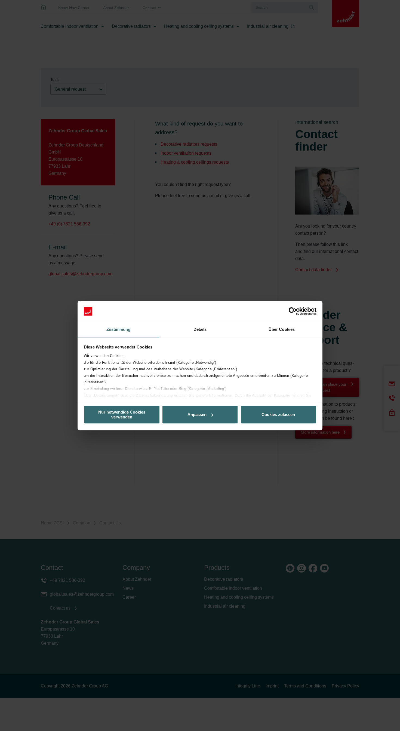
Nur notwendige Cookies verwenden (121, 414)
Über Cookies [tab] (282, 329)
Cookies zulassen (278, 414)
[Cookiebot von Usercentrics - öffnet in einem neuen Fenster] (292, 311)
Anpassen (197, 414)
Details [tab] (200, 329)
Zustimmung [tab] (118, 329)
